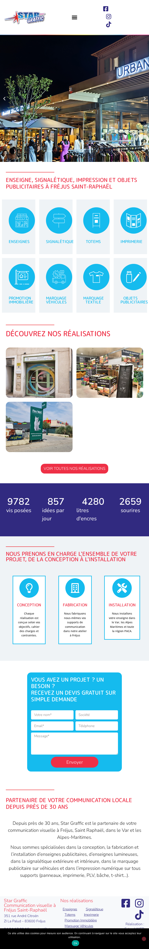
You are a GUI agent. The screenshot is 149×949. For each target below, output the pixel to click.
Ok (75, 943)
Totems (70, 914)
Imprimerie (91, 914)
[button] (74, 17)
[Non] (144, 939)
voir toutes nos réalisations (74, 468)
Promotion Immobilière (81, 920)
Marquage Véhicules (79, 926)
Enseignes (70, 909)
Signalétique (94, 909)
